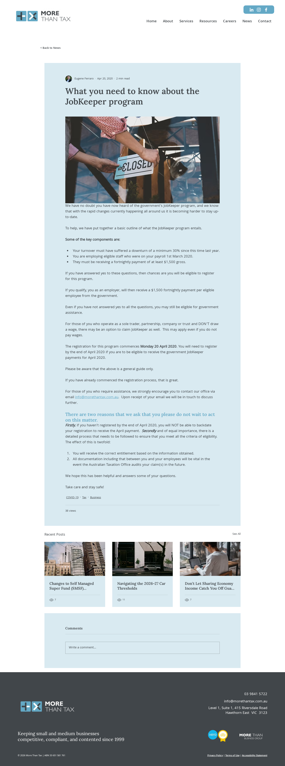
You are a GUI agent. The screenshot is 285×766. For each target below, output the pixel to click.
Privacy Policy (215, 756)
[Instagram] (258, 9)
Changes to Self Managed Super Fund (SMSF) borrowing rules (71, 586)
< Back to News (50, 48)
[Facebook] (266, 9)
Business (95, 498)
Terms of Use (232, 756)
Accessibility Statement (254, 756)
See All (236, 534)
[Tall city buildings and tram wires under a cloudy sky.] (74, 559)
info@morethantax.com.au (245, 702)
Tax (84, 498)
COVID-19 (72, 498)
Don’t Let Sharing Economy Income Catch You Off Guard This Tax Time (210, 586)
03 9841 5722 (255, 694)
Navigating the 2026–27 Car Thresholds (141, 586)
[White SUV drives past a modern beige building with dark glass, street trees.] (142, 559)
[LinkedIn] (251, 9)
